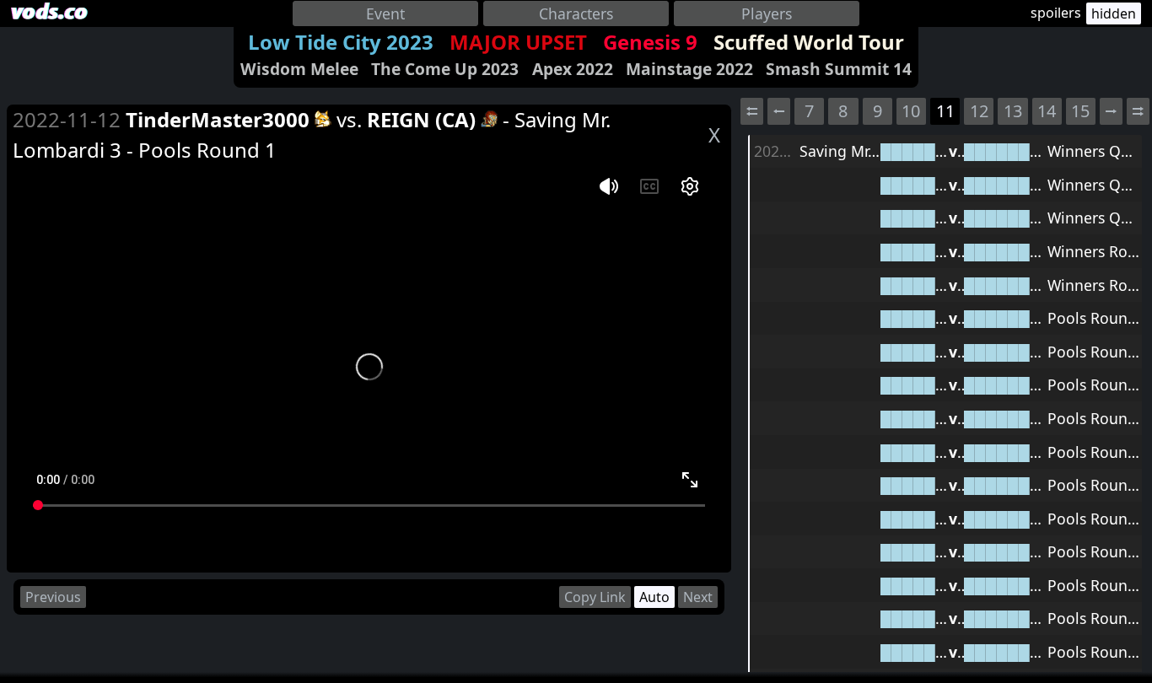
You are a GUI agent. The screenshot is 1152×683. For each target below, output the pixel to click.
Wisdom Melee (299, 68)
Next (698, 597)
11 (945, 110)
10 (911, 110)
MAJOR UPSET (518, 42)
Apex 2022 (572, 68)
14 (1046, 110)
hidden (1113, 13)
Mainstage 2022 (689, 68)
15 (1080, 110)
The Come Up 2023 (445, 68)
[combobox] (385, 13)
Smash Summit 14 (839, 68)
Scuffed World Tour (808, 42)
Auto (654, 597)
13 (1013, 110)
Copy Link (595, 597)
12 (979, 110)
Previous (53, 597)
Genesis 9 (650, 42)
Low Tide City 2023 (340, 42)
